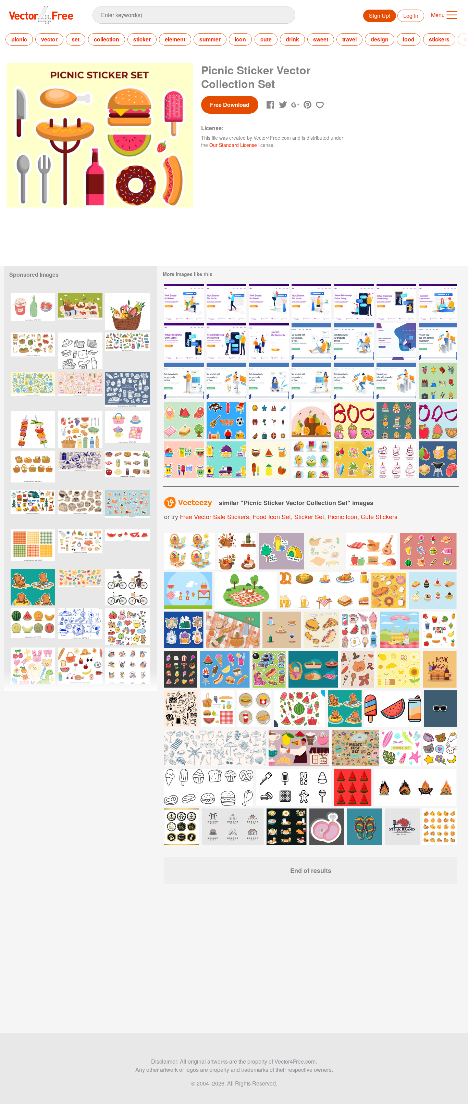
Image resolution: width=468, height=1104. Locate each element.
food (409, 39)
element (175, 39)
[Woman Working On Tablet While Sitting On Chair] (226, 381)
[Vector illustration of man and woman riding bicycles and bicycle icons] (127, 587)
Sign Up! (379, 16)
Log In (410, 16)
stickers (439, 39)
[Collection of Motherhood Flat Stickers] (127, 666)
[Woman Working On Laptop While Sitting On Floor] (269, 381)
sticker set (309, 516)
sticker (142, 39)
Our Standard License (233, 144)
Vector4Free (41, 15)
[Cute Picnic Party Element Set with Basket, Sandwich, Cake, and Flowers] (127, 429)
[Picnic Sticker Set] (226, 459)
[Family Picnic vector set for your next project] (371, 551)
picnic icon (342, 516)
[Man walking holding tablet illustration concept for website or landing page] (226, 302)
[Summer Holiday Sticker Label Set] (354, 459)
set (75, 39)
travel (349, 39)
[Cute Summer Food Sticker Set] (184, 459)
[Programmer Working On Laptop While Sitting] (354, 381)
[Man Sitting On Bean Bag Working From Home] (396, 341)
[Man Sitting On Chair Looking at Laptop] (354, 341)
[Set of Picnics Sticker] (226, 420)
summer (210, 39)
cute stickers (379, 516)
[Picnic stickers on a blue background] (127, 508)
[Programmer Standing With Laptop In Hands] (184, 381)
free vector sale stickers (214, 516)
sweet (320, 39)
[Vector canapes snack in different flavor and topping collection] (433, 590)
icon (240, 39)
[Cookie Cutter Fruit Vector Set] (438, 420)
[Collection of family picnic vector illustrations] (188, 590)
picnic (19, 39)
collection (106, 39)
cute (266, 39)
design (380, 39)
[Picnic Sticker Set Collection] (184, 420)
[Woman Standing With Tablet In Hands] (311, 381)
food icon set (272, 516)
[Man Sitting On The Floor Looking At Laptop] (311, 341)
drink (292, 39)
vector (49, 39)
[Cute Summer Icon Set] (269, 420)
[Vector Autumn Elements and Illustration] (311, 420)
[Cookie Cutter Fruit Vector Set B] (354, 420)
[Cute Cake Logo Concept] (396, 459)
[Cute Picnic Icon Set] (438, 381)
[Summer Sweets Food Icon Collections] (311, 459)
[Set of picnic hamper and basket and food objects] (218, 708)
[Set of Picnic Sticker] (438, 459)
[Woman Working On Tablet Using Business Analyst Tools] (396, 381)
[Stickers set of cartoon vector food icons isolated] (254, 708)
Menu (438, 15)
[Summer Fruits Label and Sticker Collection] (396, 420)
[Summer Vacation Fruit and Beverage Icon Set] (269, 459)
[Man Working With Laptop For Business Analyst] (438, 341)
